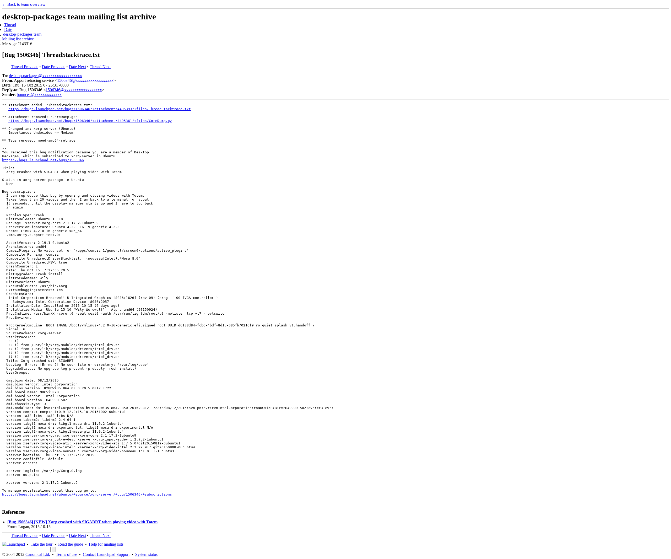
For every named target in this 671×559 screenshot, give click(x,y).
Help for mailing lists (106, 544)
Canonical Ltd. (37, 554)
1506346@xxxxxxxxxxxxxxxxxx (85, 80)
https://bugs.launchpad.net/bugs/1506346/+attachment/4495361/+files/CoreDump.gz (90, 121)
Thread (10, 25)
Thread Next (100, 66)
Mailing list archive (18, 39)
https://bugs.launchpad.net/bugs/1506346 (43, 160)
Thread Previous (24, 66)
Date (8, 29)
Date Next (77, 66)
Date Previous (53, 66)
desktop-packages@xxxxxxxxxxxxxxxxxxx (45, 75)
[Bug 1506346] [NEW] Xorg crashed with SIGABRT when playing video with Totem (82, 522)
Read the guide (70, 544)
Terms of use (66, 554)
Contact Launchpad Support (106, 554)
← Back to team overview (24, 4)
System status (146, 554)
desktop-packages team (22, 34)
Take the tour (41, 544)
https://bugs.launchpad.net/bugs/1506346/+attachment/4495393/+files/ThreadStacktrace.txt (99, 109)
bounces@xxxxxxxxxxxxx (39, 94)
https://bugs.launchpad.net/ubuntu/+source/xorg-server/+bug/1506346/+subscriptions (87, 494)
